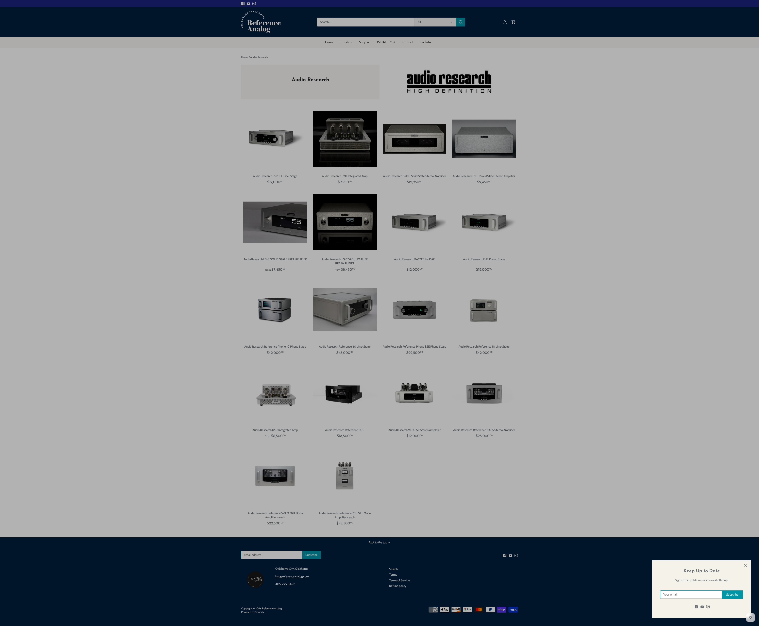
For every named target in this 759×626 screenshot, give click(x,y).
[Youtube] (702, 607)
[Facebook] (696, 607)
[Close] (745, 565)
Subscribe (732, 594)
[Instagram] (708, 607)
